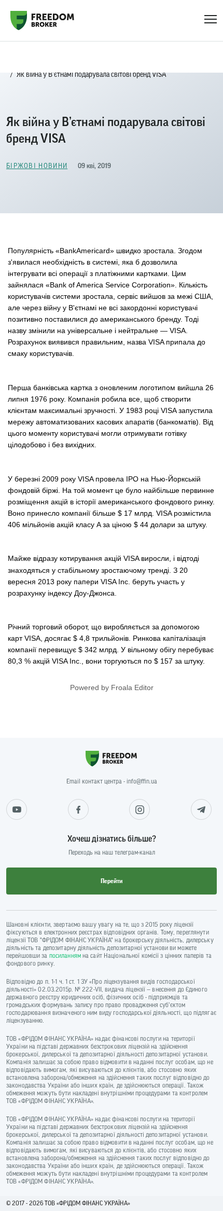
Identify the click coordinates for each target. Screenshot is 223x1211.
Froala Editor (132, 687)
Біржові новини (36, 165)
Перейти (111, 881)
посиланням (65, 956)
